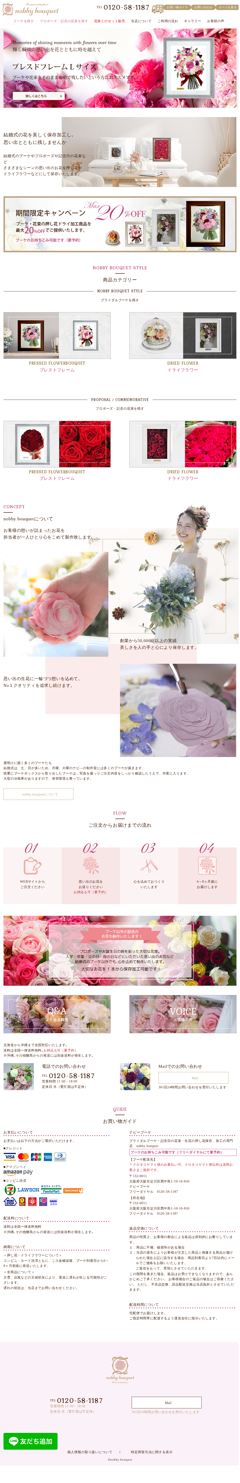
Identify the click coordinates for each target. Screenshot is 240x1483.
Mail (195, 1078)
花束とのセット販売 (109, 21)
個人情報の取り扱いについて (89, 1452)
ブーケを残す (23, 21)
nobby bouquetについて (40, 794)
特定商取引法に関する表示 (151, 1452)
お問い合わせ (203, 7)
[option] (120, 68)
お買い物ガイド (177, 7)
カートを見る (228, 7)
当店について (141, 21)
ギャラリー (192, 21)
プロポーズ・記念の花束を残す (64, 21)
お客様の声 (215, 21)
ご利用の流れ (168, 21)
